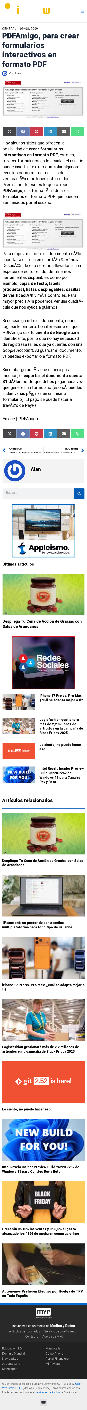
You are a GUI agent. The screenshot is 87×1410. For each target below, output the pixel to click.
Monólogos (9, 1368)
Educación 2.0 (12, 1348)
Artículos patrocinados (24, 1331)
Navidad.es (10, 1358)
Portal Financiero (57, 1358)
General (9, 29)
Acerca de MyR (52, 1336)
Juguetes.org (11, 1363)
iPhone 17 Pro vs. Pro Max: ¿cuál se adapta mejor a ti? (61, 698)
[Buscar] (79, 493)
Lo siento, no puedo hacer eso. (27, 1109)
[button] (43, 1402)
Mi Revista (53, 1363)
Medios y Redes (62, 1326)
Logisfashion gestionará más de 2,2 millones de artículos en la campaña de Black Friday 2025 (61, 726)
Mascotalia (53, 1348)
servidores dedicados (47, 1392)
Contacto (31, 1336)
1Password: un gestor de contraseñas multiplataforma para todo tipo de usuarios (37, 925)
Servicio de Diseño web (59, 1331)
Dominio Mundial (13, 1353)
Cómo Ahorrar (55, 1353)
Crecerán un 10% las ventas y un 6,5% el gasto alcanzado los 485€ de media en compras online (40, 1231)
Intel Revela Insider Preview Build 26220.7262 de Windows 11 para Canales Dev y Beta (61, 775)
